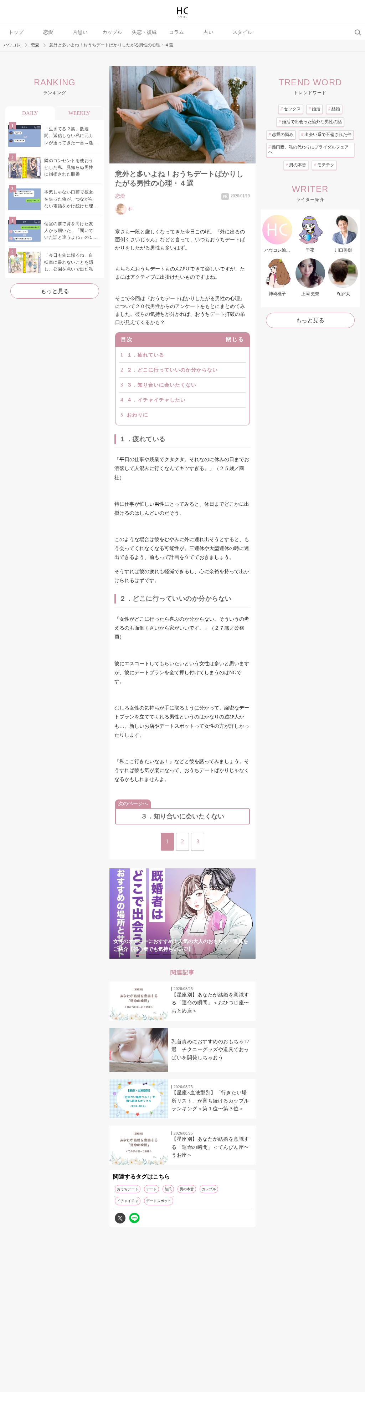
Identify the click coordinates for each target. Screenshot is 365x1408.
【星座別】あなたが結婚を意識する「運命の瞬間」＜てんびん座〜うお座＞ (210, 1147)
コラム (176, 32)
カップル (112, 32)
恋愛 (48, 32)
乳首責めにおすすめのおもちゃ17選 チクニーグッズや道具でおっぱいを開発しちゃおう (210, 1049)
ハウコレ (12, 45)
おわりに (137, 415)
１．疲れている (145, 355)
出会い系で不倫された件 (326, 134)
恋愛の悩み (281, 134)
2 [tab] (154, 954)
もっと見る (55, 291)
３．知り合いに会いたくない (161, 385)
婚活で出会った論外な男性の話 (310, 121)
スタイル (242, 32)
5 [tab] (196, 954)
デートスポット (158, 1201)
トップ (16, 32)
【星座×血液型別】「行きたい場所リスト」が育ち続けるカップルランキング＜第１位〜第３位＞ (210, 1100)
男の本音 (187, 1189)
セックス (291, 108)
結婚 (334, 108)
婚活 (314, 108)
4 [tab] (182, 954)
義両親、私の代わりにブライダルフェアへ (308, 150)
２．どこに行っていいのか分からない (172, 370)
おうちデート (127, 1189)
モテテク (324, 164)
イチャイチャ (127, 1201)
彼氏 (168, 1189)
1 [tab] (139, 954)
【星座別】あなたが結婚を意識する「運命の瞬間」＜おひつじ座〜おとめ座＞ (210, 1003)
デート (151, 1189)
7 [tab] (225, 954)
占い (209, 32)
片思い (80, 32)
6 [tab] (211, 954)
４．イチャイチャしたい (156, 400)
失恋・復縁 (144, 32)
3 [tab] (168, 954)
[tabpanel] (182, 913)
